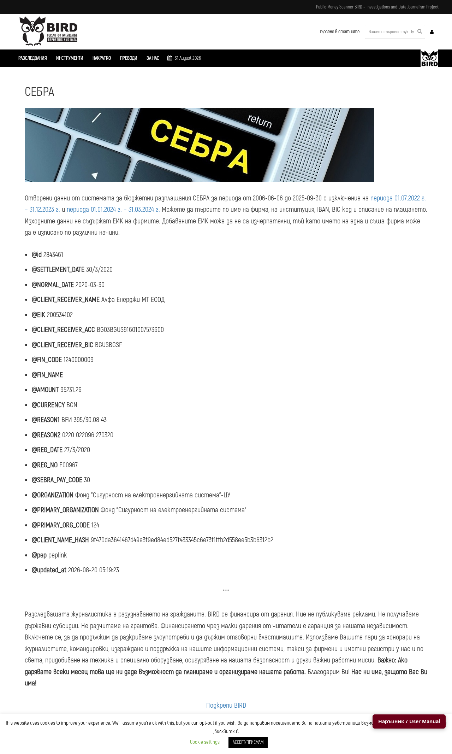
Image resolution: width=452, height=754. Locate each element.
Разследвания (32, 58)
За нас (153, 58)
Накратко (102, 58)
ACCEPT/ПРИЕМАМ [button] (248, 742)
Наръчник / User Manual (409, 721)
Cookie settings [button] (205, 742)
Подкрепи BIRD (226, 705)
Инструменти (69, 58)
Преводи (128, 58)
